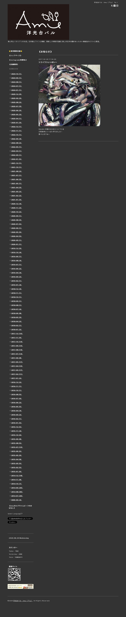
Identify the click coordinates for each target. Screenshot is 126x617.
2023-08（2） (16, 102)
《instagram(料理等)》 (18, 60)
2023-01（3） (16, 123)
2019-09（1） (16, 256)
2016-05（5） (16, 407)
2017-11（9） (16, 338)
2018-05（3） (16, 317)
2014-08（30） (17, 492)
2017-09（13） (17, 346)
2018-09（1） (16, 301)
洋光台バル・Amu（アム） (23, 601)
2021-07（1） (16, 175)
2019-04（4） (16, 273)
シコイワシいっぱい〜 (48, 62)
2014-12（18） (17, 476)
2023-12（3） (16, 94)
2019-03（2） (16, 277)
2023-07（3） (16, 106)
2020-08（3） (16, 220)
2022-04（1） (16, 151)
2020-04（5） (16, 236)
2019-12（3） (16, 248)
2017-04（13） (17, 366)
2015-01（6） (16, 472)
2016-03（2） (16, 415)
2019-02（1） (16, 281)
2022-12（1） (16, 127)
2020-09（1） (16, 216)
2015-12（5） (16, 427)
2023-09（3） (16, 98)
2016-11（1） (16, 386)
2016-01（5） (16, 423)
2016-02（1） (16, 419)
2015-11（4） (16, 431)
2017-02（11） (17, 374)
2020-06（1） (16, 228)
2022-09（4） (16, 139)
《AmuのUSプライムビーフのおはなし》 (20, 507)
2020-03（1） (16, 240)
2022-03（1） (16, 155)
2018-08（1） (16, 305)
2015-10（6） (16, 435)
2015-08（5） (16, 443)
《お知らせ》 (13, 69)
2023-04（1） (16, 119)
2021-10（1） (16, 167)
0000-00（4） (16, 500)
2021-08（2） (16, 171)
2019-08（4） (16, 261)
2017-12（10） (17, 334)
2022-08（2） (16, 143)
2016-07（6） (16, 398)
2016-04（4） (16, 411)
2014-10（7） (16, 484)
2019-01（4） (16, 285)
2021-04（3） (16, 187)
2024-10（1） (16, 74)
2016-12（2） (16, 382)
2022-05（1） (16, 147)
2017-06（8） (16, 358)
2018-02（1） (16, 325)
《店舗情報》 (13, 64)
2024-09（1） (16, 78)
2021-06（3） (16, 179)
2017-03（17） (17, 370)
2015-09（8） (16, 439)
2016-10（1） (16, 390)
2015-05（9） (16, 455)
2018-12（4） (16, 289)
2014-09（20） (17, 488)
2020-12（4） (16, 204)
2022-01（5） (16, 159)
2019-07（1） (16, 265)
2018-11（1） (16, 293)
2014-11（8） (16, 480)
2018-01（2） (16, 330)
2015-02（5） (16, 467)
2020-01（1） (16, 244)
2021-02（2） (16, 196)
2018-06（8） (16, 313)
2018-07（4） (16, 309)
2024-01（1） (16, 90)
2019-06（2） (16, 269)
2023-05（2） (16, 114)
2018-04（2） (16, 321)
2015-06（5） (16, 451)
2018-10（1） (16, 297)
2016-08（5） (16, 394)
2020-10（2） (16, 212)
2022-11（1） (16, 131)
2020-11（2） (16, 208)
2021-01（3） (16, 200)
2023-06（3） (16, 110)
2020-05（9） (16, 232)
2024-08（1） (16, 82)
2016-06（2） (16, 403)
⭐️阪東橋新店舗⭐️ (15, 51)
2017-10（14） (17, 342)
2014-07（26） (17, 496)
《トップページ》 (15, 55)
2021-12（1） (16, 163)
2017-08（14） (17, 350)
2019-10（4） (16, 252)
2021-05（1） (16, 183)
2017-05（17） (17, 362)
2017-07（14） (17, 354)
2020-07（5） (16, 224)
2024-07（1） (16, 86)
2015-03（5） (16, 463)
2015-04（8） (16, 459)
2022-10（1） (16, 135)
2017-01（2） (16, 378)
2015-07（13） (17, 447)
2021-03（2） (16, 192)
